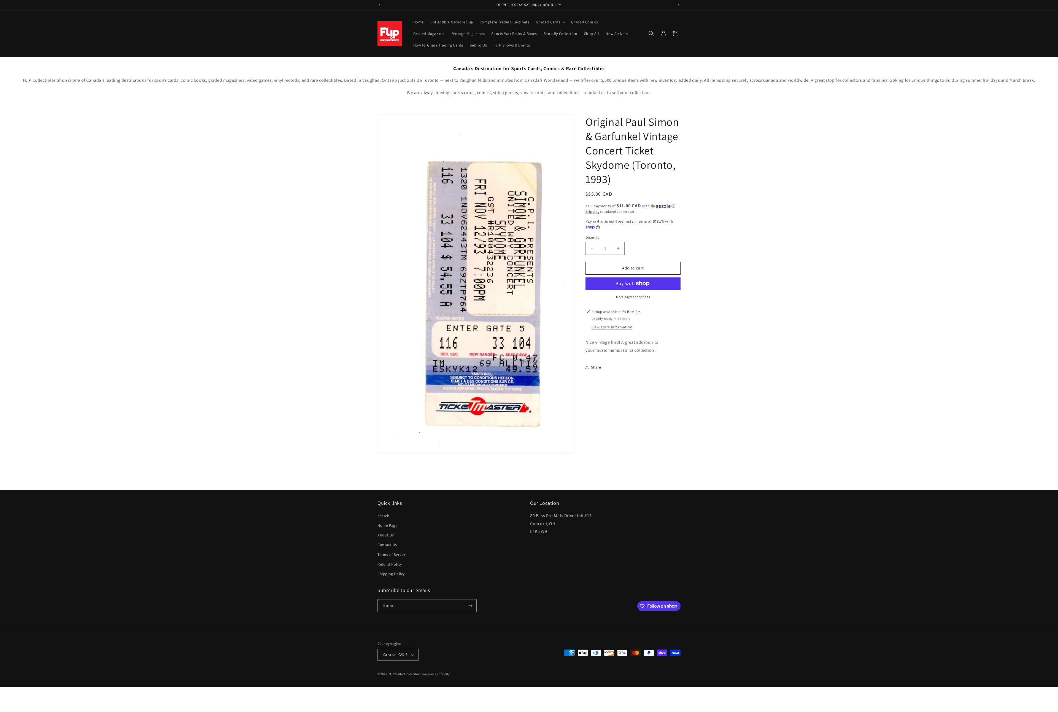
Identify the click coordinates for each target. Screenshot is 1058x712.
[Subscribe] (470, 605)
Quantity (592, 237)
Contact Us (387, 544)
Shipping (592, 211)
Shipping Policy (391, 573)
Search (383, 515)
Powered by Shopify (436, 674)
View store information (612, 326)
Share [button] (596, 367)
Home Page (387, 525)
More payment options (633, 296)
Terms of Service (391, 554)
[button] (550, 22)
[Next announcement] (679, 5)
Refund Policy (389, 564)
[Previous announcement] (379, 5)
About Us (385, 535)
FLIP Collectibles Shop (405, 674)
